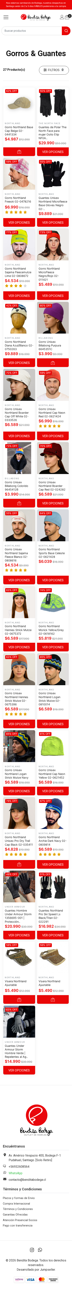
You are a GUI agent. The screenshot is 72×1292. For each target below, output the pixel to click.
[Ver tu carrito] (67, 17)
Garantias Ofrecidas (15, 1214)
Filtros (55, 70)
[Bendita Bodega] (36, 17)
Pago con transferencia (17, 1225)
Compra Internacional (16, 1203)
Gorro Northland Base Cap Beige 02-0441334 (19, 130)
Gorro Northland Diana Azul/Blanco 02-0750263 (19, 345)
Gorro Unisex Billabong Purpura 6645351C (50, 345)
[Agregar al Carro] (19, 151)
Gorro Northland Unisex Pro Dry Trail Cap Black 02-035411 (19, 840)
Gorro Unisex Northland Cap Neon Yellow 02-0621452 (52, 773)
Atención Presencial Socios (20, 1220)
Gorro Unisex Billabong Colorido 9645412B (16, 486)
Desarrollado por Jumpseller (36, 1269)
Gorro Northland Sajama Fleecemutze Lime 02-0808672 (18, 272)
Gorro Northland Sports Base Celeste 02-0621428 (52, 553)
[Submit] (66, 31)
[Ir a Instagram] (32, 1250)
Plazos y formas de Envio (19, 1198)
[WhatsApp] (40, 1250)
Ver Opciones (53, 152)
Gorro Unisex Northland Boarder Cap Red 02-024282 (52, 486)
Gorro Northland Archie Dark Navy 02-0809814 (53, 840)
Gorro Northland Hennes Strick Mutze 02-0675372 (18, 629)
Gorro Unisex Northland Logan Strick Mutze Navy (16, 773)
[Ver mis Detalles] (62, 17)
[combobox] (36, 31)
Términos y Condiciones (18, 1209)
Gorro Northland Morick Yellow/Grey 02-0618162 (51, 629)
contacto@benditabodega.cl (27, 1180)
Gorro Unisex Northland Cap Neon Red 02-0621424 (52, 412)
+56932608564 (19, 1166)
